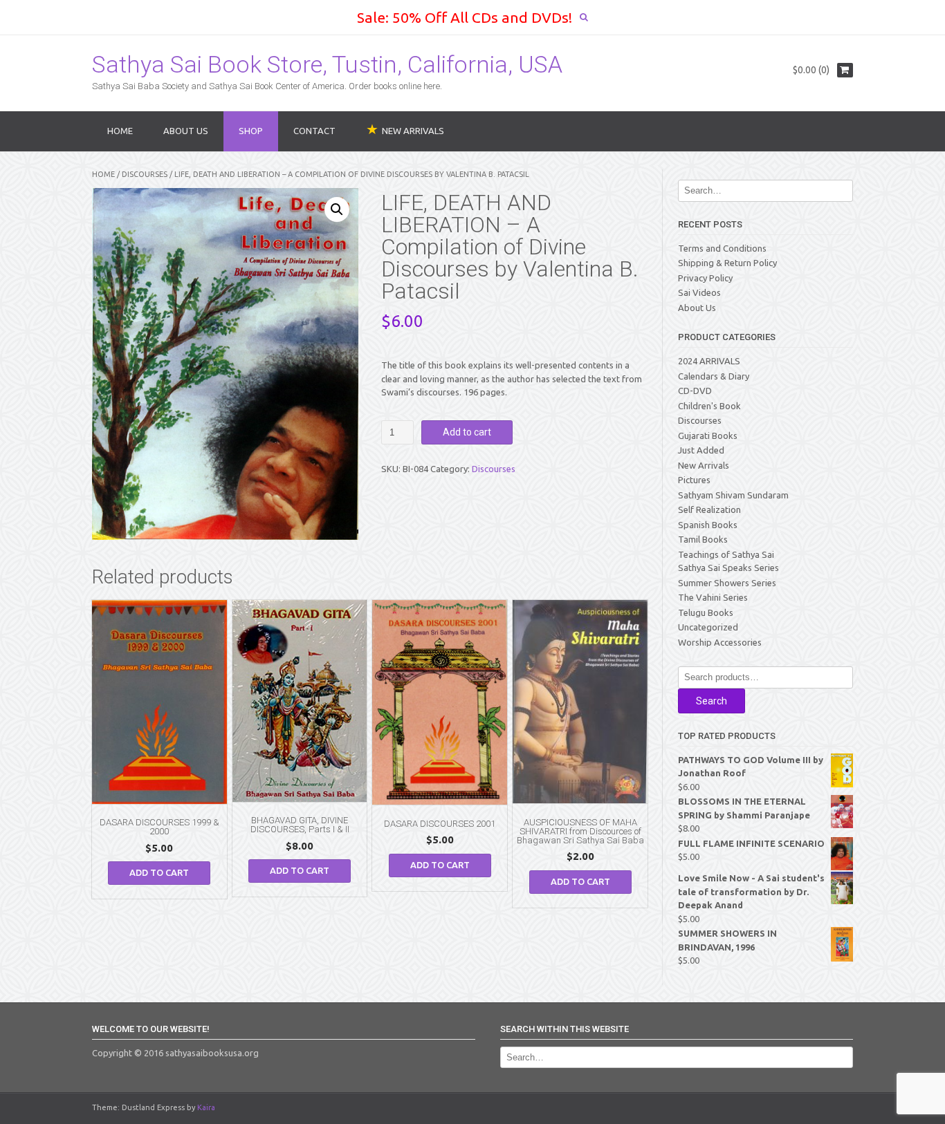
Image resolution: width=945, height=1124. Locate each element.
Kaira (206, 1107)
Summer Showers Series (727, 583)
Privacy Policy (705, 278)
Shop (251, 130)
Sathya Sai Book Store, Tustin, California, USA (327, 64)
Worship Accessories (720, 642)
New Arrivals (703, 465)
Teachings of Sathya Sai (726, 554)
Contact (314, 130)
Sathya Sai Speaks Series (728, 567)
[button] (336, 209)
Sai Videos (699, 292)
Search (711, 700)
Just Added (701, 450)
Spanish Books (707, 525)
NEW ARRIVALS (413, 130)
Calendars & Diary (713, 376)
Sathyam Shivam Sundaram (733, 495)
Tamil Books (703, 539)
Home (120, 130)
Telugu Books (705, 612)
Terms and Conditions (722, 248)
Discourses (144, 174)
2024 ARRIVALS (709, 361)
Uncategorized (708, 627)
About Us (185, 130)
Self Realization (709, 509)
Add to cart (467, 432)
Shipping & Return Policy (727, 263)
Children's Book (709, 406)
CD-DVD (695, 390)
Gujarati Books (707, 435)
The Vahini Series (713, 597)
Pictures (694, 480)
